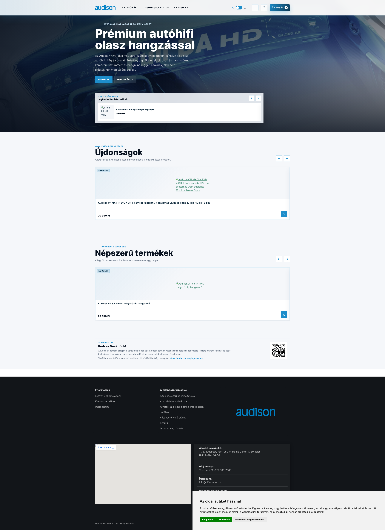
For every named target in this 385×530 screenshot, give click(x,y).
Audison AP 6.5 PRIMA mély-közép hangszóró (124, 303)
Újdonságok (125, 79)
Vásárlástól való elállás (173, 417)
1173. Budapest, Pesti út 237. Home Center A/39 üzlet (230, 451)
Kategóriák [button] (129, 7)
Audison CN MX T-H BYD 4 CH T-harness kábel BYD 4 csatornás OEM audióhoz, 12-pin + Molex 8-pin (154, 202)
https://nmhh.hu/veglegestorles (186, 358)
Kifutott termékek (105, 401)
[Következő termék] (258, 98)
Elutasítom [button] (224, 519)
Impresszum (102, 406)
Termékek (103, 79)
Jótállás (164, 412)
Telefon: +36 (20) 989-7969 (215, 470)
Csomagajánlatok (157, 7)
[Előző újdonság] (279, 158)
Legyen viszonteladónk (108, 395)
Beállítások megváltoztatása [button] (249, 519)
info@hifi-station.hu (210, 482)
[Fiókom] (264, 7)
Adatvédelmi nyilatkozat (174, 401)
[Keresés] (255, 7)
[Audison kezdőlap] (105, 7)
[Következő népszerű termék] (287, 259)
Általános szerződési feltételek (177, 395)
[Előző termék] (251, 98)
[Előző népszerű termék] (279, 259)
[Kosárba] (284, 214)
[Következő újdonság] (287, 158)
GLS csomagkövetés (171, 428)
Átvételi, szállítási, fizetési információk (182, 406)
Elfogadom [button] (207, 519)
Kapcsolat (181, 7)
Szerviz (164, 422)
